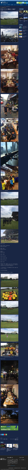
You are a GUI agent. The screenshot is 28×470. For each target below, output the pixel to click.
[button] (26, 4)
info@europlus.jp (13, 465)
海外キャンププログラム (25, 19)
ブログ (14, 4)
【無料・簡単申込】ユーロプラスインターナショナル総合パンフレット (25, 27)
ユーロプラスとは (4, 4)
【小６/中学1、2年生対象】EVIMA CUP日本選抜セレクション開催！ (15, 449)
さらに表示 (23, 39)
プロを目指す (12, 4)
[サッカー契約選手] (20, 34)
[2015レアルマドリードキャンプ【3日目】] (26, 18)
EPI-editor (2, 10)
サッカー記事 (2, 447)
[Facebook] (23, 0)
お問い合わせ (21, 4)
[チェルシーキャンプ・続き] (21, 18)
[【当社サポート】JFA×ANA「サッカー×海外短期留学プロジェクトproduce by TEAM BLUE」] (9, 446)
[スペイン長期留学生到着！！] (21, 12)
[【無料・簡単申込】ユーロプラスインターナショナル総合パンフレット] (20, 27)
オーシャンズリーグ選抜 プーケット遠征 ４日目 (14, 439)
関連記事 (2, 442)
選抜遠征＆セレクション (4, 7)
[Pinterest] (4, 434)
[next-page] (2, 452)
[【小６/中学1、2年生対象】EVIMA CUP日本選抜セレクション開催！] (15, 446)
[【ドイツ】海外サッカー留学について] (20, 37)
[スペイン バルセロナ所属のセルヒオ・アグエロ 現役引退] (26, 12)
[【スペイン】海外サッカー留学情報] (20, 31)
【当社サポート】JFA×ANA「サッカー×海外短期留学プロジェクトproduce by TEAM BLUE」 (9, 449)
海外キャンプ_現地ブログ (20, 19)
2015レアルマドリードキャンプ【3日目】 (25, 21)
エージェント (17, 4)
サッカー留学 (8, 4)
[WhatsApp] (6, 434)
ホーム (1, 4)
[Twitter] (26, 0)
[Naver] (25, 0)
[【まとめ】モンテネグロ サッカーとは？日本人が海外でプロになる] (3, 446)
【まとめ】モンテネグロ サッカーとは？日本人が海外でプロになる (3, 449)
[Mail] (24, 0)
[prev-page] (19, 23)
